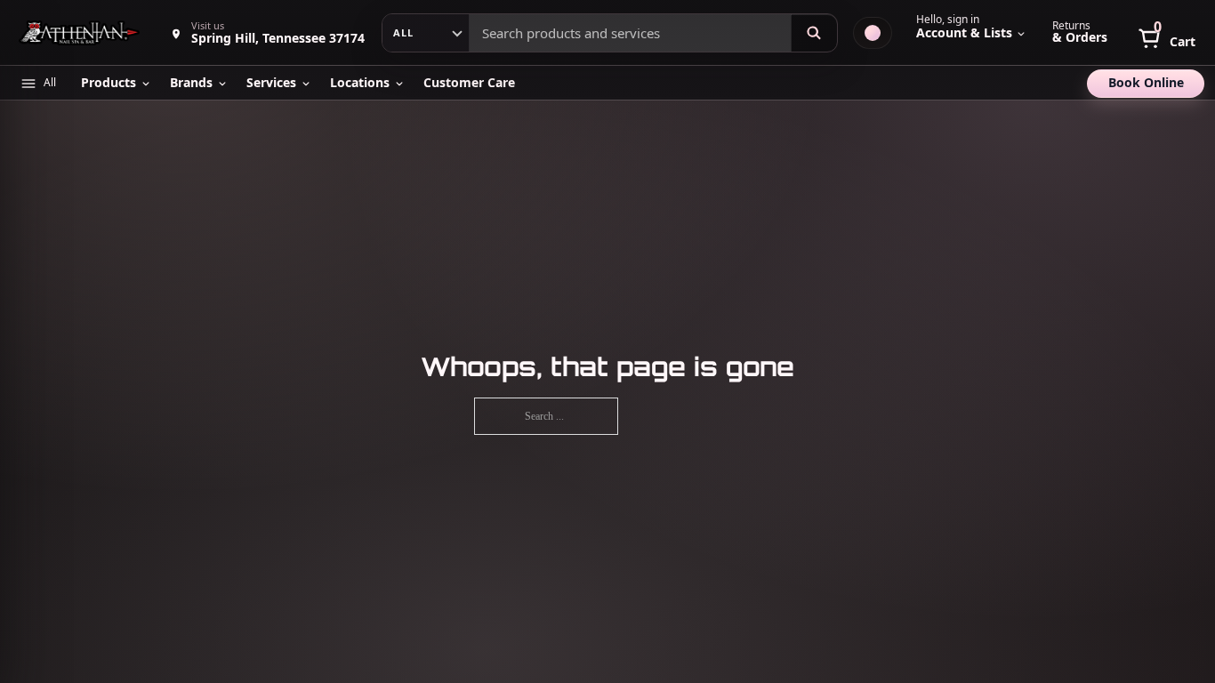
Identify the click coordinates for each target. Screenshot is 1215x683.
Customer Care (469, 82)
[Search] (814, 33)
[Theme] (872, 33)
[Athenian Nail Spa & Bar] (81, 33)
